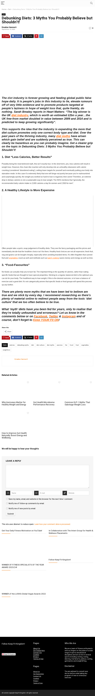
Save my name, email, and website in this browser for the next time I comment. (41, 499)
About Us (36, 648)
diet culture (40, 345)
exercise (59, 345)
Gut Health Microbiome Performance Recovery (44, 403)
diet (32, 345)
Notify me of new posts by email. (22, 508)
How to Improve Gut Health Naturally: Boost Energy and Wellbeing (14, 435)
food (71, 345)
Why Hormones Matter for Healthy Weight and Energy (14, 403)
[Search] (91, 3)
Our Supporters (39, 650)
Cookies (36, 655)
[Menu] (3, 3)
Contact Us (37, 653)
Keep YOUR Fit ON (46, 319)
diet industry (19, 115)
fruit (77, 345)
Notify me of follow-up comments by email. (26, 503)
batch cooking (53, 258)
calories (12, 345)
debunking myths (23, 345)
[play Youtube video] (47, 221)
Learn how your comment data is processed (52, 524)
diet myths (63, 136)
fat (66, 345)
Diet (9, 9)
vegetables (13, 258)
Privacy (36, 657)
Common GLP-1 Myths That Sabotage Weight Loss (77, 403)
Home (4, 9)
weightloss (6, 350)
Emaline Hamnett (9, 27)
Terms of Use (38, 659)
